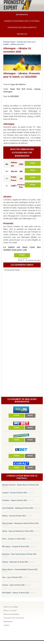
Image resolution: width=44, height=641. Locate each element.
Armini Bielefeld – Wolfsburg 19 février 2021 (17, 508)
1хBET (13, 186)
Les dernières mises (22, 265)
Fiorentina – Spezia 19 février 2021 (14, 500)
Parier (32, 163)
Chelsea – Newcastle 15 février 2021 (15, 562)
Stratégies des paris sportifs (22, 27)
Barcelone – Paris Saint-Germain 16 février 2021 (19, 554)
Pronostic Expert (9, 42)
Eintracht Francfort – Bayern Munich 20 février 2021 (20, 485)
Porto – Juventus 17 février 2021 (13, 539)
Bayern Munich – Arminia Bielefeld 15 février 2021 (20, 569)
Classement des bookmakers (14, 618)
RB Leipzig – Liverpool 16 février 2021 (15, 546)
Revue (30, 415)
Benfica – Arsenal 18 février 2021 (14, 516)
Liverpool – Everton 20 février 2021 (14, 493)
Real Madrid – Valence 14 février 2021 (15, 593)
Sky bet (14, 171)
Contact (6, 625)
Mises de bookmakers (11, 614)
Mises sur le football (11, 607)
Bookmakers (22, 15)
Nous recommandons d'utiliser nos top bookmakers (22, 152)
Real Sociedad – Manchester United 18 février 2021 (20, 523)
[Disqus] (22, 303)
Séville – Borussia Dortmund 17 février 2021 (17, 531)
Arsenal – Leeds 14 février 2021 (13, 585)
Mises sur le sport (10, 610)
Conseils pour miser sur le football (22, 21)
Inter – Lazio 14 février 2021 (12, 577)
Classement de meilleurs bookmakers (22, 400)
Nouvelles (22, 34)
